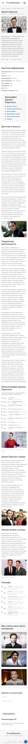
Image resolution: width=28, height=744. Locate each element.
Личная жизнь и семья (13, 116)
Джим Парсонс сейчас (13, 114)
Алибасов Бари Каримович (13, 682)
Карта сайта (21, 742)
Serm (26, 741)
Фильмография (11, 111)
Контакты (19, 741)
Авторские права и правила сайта (11, 742)
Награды (9, 119)
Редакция (14, 741)
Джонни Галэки (9, 643)
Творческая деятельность (14, 109)
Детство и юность (12, 106)
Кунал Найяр (8, 662)
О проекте (9, 741)
